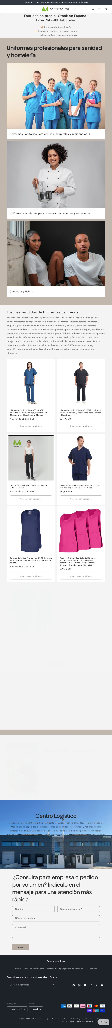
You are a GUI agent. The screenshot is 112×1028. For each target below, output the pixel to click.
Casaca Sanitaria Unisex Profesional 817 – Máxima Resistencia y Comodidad (80, 486)
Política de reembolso (60, 1019)
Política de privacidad (79, 1019)
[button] (6, 9)
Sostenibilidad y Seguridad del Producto (69, 752)
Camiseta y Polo (20, 291)
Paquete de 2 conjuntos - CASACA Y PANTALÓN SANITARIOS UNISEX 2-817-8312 (30, 639)
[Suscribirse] (53, 985)
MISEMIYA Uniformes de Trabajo (37, 1019)
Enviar (21, 946)
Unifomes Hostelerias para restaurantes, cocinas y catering (48, 213)
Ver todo (56, 664)
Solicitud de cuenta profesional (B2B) (30, 714)
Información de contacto (85, 1021)
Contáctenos (91, 968)
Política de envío (68, 1021)
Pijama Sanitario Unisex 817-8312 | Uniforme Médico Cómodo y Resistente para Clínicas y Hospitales (80, 412)
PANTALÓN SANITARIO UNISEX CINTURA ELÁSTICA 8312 (28, 486)
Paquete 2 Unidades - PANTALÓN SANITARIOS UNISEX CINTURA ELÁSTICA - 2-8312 (81, 640)
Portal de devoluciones (34, 968)
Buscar (18, 968)
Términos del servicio (97, 1019)
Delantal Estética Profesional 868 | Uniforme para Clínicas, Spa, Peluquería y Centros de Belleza (31, 560)
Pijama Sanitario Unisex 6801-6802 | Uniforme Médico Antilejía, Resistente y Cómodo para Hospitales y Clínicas (29, 412)
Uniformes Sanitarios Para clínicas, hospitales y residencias (48, 134)
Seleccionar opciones (31, 426)
